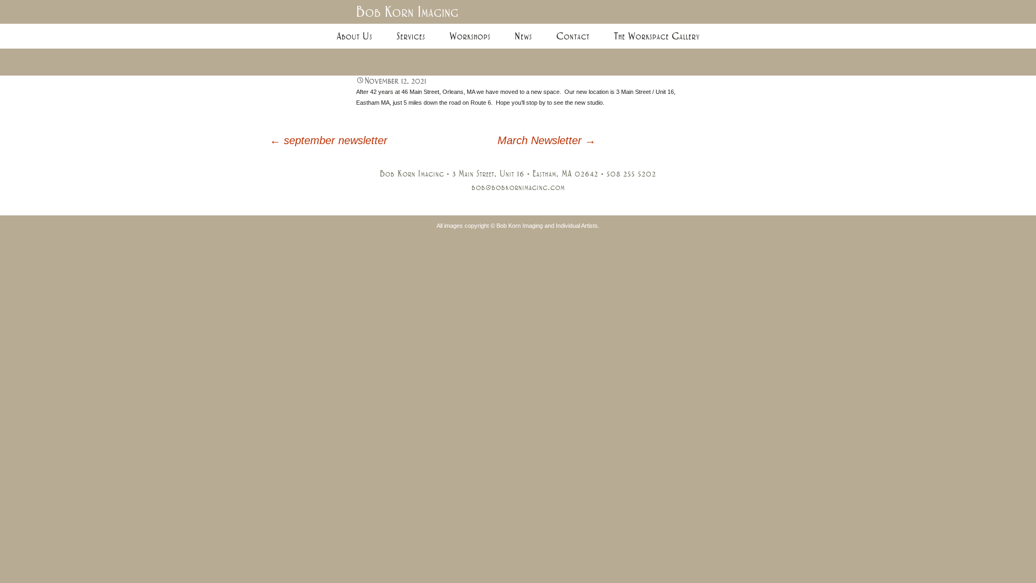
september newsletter (328, 140)
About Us (354, 36)
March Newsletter (546, 140)
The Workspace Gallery (657, 36)
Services (411, 36)
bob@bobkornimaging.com (518, 187)
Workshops (469, 36)
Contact (573, 36)
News (523, 36)
